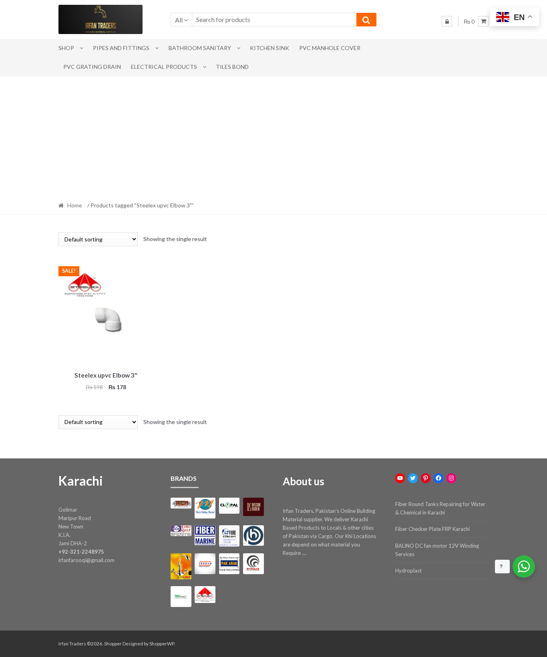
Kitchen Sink (269, 47)
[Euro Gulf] (181, 530)
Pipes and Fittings (121, 47)
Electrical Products (164, 66)
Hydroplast (408, 570)
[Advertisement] (273, 136)
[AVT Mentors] (205, 508)
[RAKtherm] (181, 596)
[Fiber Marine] (205, 535)
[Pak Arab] (229, 563)
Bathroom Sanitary (200, 47)
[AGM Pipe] (181, 503)
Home (74, 205)
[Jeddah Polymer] (205, 563)
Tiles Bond (232, 66)
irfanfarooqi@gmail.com (86, 560)
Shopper (113, 644)
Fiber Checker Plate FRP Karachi (432, 529)
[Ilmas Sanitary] (181, 566)
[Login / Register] (447, 21)
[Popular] (253, 563)
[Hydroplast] (253, 535)
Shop (66, 47)
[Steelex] (205, 594)
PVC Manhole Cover (329, 47)
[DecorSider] (253, 507)
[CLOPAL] (229, 506)
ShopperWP (161, 644)
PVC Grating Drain (92, 66)
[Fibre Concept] (229, 535)
